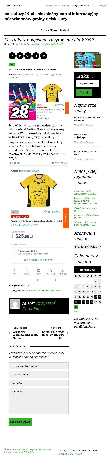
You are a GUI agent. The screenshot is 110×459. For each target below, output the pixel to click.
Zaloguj (102, 5)
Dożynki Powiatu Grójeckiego (82, 136)
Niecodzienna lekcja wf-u (85, 208)
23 (100, 296)
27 (88, 302)
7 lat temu (44, 74)
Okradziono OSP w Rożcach (87, 215)
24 (76, 302)
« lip (76, 311)
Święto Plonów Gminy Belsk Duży (87, 153)
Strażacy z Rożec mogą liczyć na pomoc (85, 223)
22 (95, 296)
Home (7, 44)
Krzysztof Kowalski (24, 74)
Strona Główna (53, 5)
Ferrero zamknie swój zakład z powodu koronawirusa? (84, 201)
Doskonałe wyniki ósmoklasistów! (82, 192)
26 (84, 302)
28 (92, 302)
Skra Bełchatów (41, 290)
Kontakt (66, 5)
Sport (15, 44)
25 (80, 302)
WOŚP (59, 290)
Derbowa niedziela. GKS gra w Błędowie (87, 118)
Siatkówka (28, 290)
